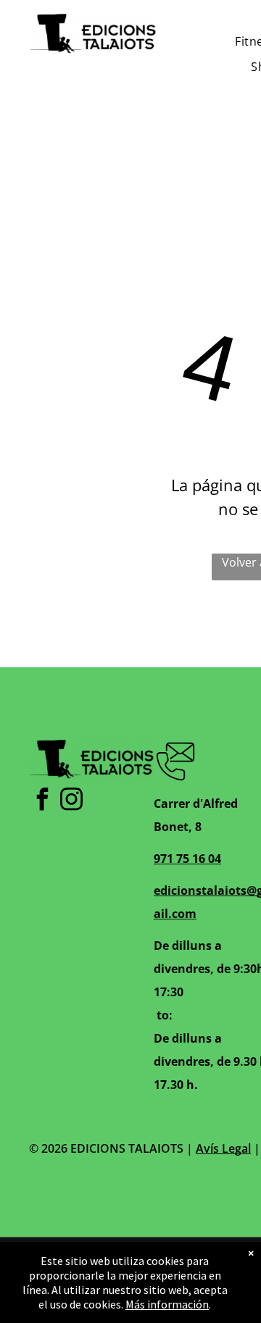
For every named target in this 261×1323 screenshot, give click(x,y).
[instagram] (71, 801)
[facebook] (42, 801)
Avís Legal (223, 1148)
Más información (167, 1304)
